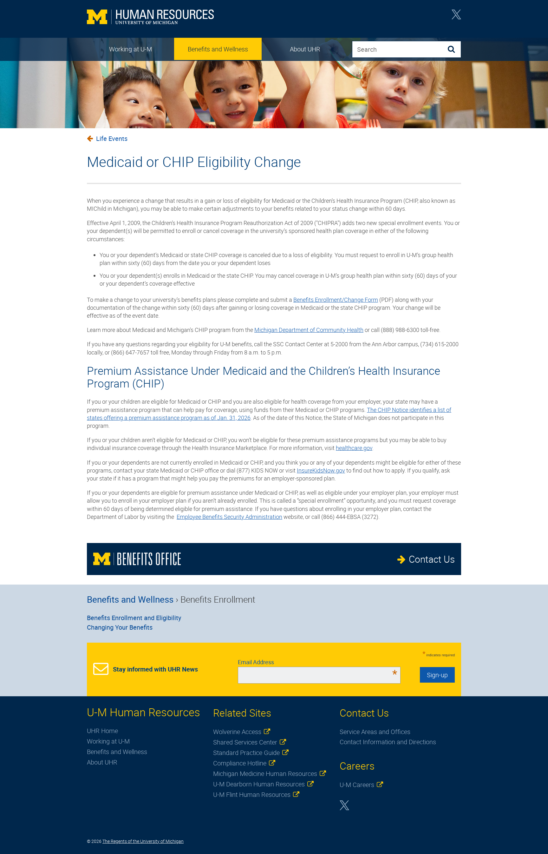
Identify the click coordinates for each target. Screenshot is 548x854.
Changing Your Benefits (120, 627)
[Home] (150, 17)
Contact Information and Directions (388, 742)
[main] (274, 327)
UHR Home (102, 730)
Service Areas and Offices (375, 731)
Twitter (456, 16)
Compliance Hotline (239, 763)
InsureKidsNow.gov (321, 470)
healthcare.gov (354, 448)
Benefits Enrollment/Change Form (335, 299)
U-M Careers (357, 784)
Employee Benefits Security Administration (229, 516)
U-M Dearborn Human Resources (259, 784)
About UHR (305, 49)
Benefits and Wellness (218, 49)
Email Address (317, 662)
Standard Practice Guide (246, 752)
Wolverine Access (237, 731)
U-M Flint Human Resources (251, 794)
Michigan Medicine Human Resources (265, 773)
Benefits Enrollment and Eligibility (134, 618)
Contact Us (432, 559)
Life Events (111, 138)
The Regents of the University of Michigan (143, 841)
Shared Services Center (245, 742)
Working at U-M (130, 49)
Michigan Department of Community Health (308, 330)
